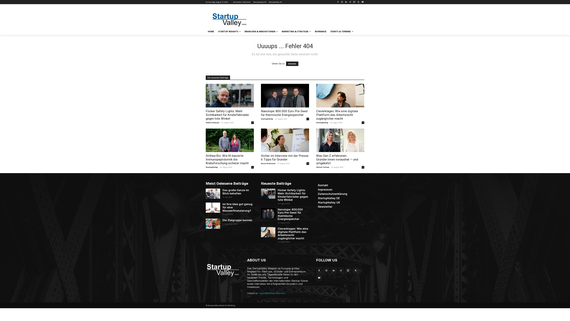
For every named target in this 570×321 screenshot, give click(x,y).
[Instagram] (342, 2)
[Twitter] (358, 2)
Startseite (292, 64)
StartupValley (267, 119)
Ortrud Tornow (322, 167)
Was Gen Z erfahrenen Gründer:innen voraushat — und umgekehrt (337, 159)
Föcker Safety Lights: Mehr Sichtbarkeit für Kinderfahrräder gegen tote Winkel (227, 114)
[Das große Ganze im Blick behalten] (213, 194)
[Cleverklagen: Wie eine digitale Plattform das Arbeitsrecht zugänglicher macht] (340, 95)
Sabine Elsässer (212, 122)
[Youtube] (362, 2)
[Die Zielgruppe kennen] (213, 224)
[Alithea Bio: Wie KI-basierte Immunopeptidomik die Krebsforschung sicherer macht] (230, 140)
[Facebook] (337, 2)
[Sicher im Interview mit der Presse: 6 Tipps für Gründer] (285, 140)
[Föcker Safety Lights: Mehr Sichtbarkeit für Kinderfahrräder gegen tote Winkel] (230, 95)
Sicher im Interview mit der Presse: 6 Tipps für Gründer (285, 157)
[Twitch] (354, 2)
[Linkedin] (346, 2)
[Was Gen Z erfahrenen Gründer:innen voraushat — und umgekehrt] (340, 140)
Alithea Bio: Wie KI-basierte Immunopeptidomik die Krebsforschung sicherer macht (227, 159)
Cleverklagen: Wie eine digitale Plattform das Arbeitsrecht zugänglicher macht (337, 114)
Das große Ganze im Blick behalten (236, 192)
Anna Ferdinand (268, 163)
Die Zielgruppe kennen (237, 220)
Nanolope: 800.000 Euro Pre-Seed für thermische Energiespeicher (284, 113)
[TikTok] (350, 2)
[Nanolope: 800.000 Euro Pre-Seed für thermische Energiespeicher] (285, 95)
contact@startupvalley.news (272, 293)
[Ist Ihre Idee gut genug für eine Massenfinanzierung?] (213, 208)
